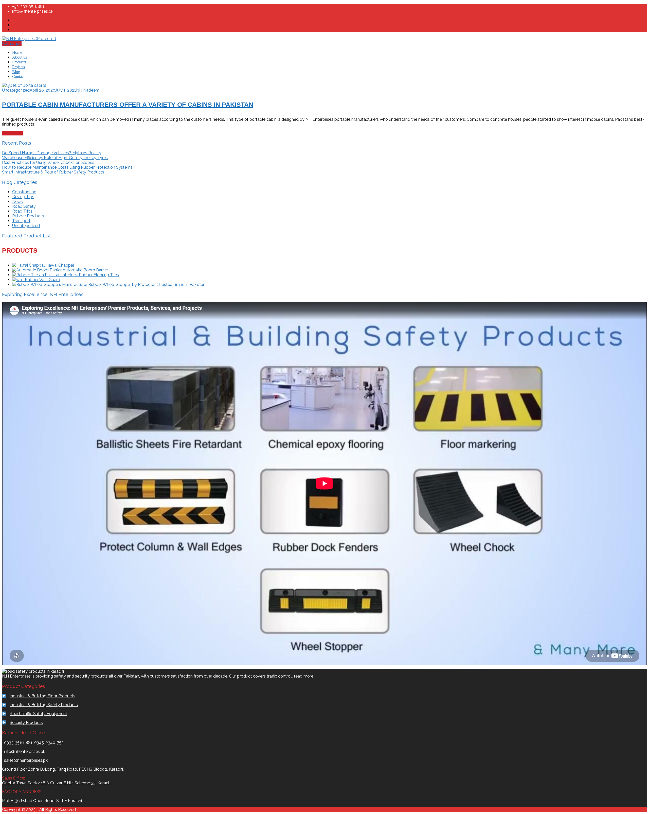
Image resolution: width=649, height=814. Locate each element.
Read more (12, 133)
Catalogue (12, 43)
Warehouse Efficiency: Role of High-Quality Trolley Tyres (55, 157)
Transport (21, 220)
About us (19, 57)
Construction (24, 191)
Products (19, 62)
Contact (18, 76)
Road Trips (22, 211)
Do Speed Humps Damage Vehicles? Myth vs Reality (51, 152)
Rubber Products (28, 216)
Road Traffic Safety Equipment (38, 713)
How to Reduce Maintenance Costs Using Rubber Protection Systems (67, 167)
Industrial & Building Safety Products (44, 704)
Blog (16, 72)
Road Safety (24, 206)
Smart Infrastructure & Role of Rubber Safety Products (53, 172)
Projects (18, 67)
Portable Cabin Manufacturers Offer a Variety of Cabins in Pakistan (127, 104)
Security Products (26, 722)
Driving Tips (23, 196)
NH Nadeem (87, 90)
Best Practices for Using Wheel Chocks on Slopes (48, 162)
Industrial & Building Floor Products (42, 696)
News (17, 201)
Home (17, 52)
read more (303, 676)
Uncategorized (16, 90)
